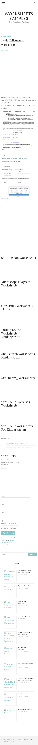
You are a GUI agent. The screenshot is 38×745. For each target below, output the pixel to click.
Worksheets (6, 36)
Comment (4, 469)
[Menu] (3, 3)
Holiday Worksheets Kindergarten (18, 443)
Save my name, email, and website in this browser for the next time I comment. (9, 526)
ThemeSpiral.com (9, 741)
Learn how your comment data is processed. (8, 542)
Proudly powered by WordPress (11, 739)
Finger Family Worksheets (25, 586)
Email (3, 504)
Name (3, 496)
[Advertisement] (19, 72)
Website (3, 513)
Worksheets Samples (19, 16)
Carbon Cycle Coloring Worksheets (19, 447)
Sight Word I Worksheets (25, 709)
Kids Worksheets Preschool (25, 694)
